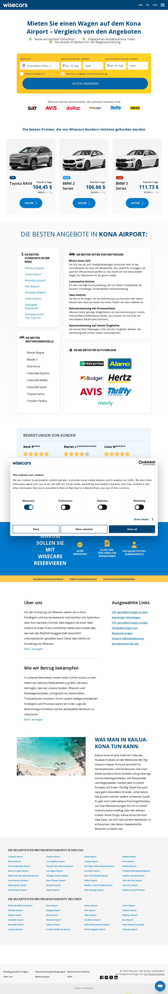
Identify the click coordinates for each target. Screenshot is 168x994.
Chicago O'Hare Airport (57, 875)
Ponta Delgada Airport (94, 929)
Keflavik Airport (15, 910)
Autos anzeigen (85, 83)
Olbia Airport (90, 915)
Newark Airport (53, 885)
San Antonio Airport (17, 890)
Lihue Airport (33, 274)
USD (155, 5)
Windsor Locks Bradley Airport (98, 885)
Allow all (132, 529)
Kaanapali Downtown (31, 306)
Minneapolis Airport (17, 885)
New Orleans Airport (56, 880)
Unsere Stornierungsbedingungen (119, 579)
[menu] (163, 5)
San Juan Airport (129, 929)
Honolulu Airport (92, 871)
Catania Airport (129, 910)
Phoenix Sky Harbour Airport (59, 866)
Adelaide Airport (15, 919)
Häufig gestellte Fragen (15, 971)
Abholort (25, 58)
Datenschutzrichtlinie (78, 971)
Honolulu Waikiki (35, 292)
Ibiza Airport (52, 915)
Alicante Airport (53, 919)
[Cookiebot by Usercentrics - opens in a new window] (141, 462)
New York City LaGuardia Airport (23, 875)
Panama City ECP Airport (133, 890)
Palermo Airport (129, 915)
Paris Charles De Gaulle (133, 924)
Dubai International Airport (97, 924)
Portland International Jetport (136, 871)
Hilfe (140, 5)
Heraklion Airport (92, 919)
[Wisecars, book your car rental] (15, 4)
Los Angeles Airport (55, 861)
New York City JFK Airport (96, 875)
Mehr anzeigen (33, 649)
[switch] (65, 507)
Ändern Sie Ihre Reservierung (83, 579)
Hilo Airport (32, 286)
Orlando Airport (15, 856)
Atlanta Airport (129, 866)
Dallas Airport (90, 880)
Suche (29, 203)
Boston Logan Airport (18, 871)
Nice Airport (90, 910)
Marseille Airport (16, 924)
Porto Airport (128, 905)
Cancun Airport (53, 924)
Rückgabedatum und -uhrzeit (122, 58)
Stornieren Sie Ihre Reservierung (48, 579)
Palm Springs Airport (94, 890)
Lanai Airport (33, 298)
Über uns (8, 976)
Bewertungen (42, 976)
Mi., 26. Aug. (116, 65)
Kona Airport (128, 861)
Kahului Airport (34, 268)
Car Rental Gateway (154, 974)
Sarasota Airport (130, 885)
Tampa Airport (91, 861)
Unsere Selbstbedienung (128, 638)
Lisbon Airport (91, 905)
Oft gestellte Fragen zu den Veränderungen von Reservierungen (130, 628)
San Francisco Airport (18, 880)
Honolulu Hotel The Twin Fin (34, 316)
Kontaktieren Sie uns (125, 644)
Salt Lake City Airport (132, 880)
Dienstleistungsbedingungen (50, 971)
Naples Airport (15, 915)
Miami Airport (14, 861)
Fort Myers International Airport (99, 866)
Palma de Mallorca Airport (20, 905)
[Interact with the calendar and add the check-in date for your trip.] (71, 66)
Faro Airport (52, 905)
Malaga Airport (53, 910)
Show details (141, 519)
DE (147, 5)
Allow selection (84, 529)
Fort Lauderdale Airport (19, 866)
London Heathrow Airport (58, 929)
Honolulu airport (35, 280)
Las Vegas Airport (54, 871)
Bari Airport (127, 919)
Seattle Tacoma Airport (133, 875)
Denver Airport (53, 856)
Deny (36, 529)
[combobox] (85, 65)
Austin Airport (52, 890)
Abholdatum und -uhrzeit (75, 58)
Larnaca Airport (15, 929)
